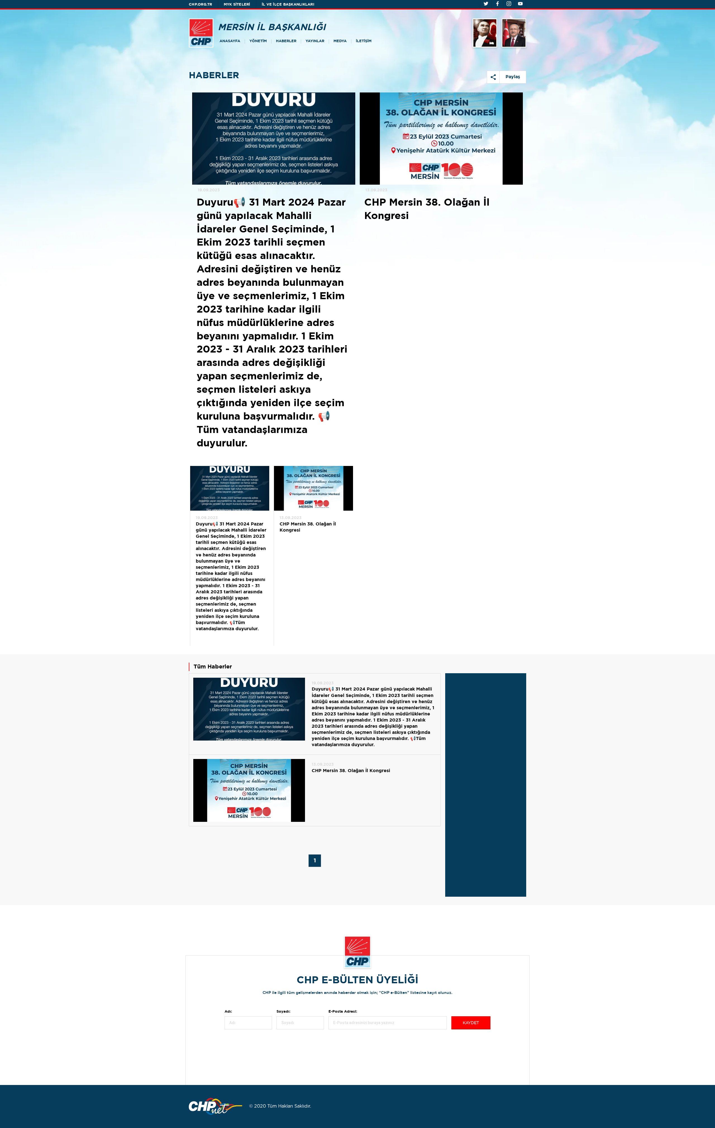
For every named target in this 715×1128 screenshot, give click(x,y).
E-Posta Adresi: (342, 1011)
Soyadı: (283, 1011)
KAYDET (471, 1023)
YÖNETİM (258, 41)
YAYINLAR (315, 41)
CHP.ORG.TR (200, 4)
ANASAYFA (230, 41)
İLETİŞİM (363, 41)
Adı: (228, 1011)
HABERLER (286, 41)
